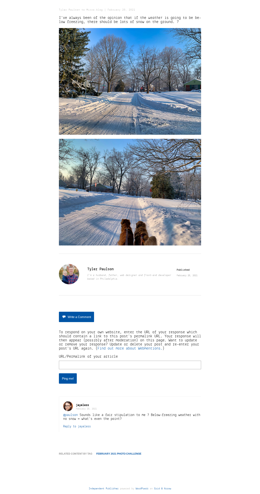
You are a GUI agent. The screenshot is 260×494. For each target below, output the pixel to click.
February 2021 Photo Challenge (118, 453)
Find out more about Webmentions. (130, 348)
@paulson (70, 415)
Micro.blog (95, 10)
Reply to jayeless (77, 426)
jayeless (82, 405)
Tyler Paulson (69, 10)
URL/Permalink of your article (88, 357)
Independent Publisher (104, 488)
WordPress (142, 488)
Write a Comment (79, 317)
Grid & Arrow (162, 488)
